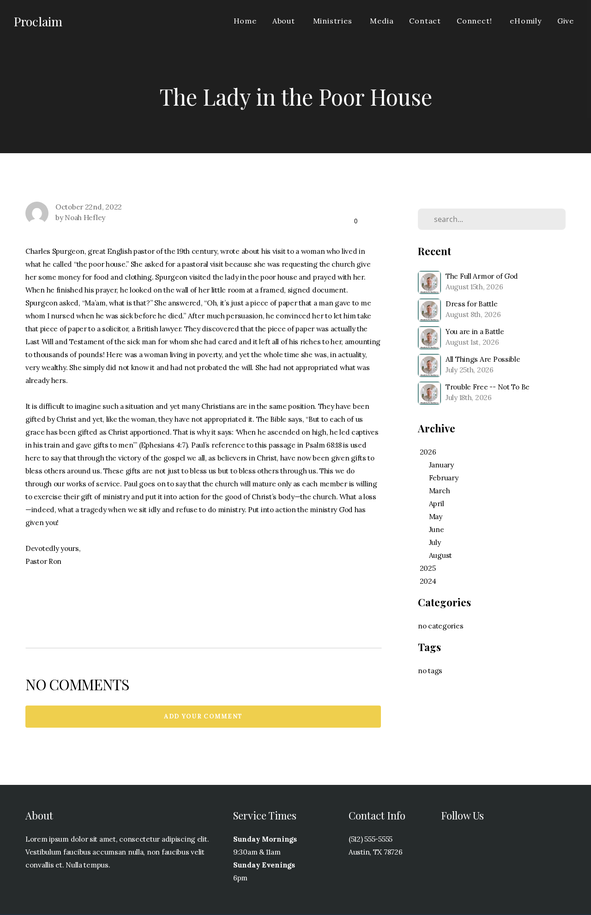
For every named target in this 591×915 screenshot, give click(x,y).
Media (381, 20)
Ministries (334, 20)
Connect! (475, 20)
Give (565, 20)
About (284, 20)
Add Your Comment (203, 716)
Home (245, 20)
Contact (425, 20)
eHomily (526, 20)
